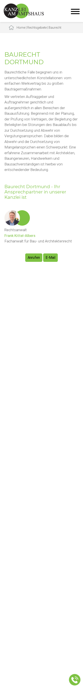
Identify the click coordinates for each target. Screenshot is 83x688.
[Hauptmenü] (75, 12)
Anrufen (34, 257)
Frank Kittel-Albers (19, 235)
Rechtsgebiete (37, 27)
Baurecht (55, 27)
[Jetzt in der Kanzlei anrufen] (75, 680)
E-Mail (50, 257)
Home (21, 27)
